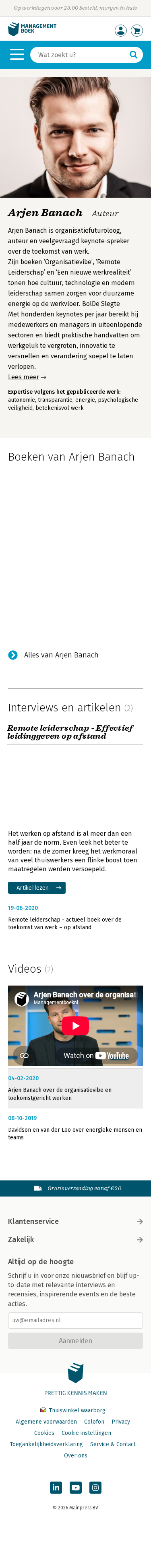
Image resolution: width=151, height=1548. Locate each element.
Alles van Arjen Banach (61, 655)
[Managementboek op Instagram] (95, 1488)
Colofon (94, 1421)
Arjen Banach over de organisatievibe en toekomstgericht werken (60, 1094)
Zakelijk (21, 1239)
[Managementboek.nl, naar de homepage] (32, 34)
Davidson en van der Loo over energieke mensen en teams (75, 1133)
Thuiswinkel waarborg (76, 1410)
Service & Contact (113, 1444)
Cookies (44, 1433)
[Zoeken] (134, 55)
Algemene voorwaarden (46, 1421)
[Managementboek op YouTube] (76, 1488)
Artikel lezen (33, 887)
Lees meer (23, 377)
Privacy (121, 1421)
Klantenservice (33, 1221)
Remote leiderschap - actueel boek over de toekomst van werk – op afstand (65, 923)
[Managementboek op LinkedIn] (56, 1488)
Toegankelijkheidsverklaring (46, 1444)
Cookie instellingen (86, 1433)
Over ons (75, 1455)
